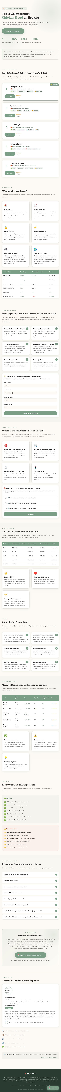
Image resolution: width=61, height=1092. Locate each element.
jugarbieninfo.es (53, 1057)
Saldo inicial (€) (7, 382)
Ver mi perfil (30, 514)
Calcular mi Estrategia (30, 413)
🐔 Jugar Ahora (53, 1088)
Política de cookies (39, 1085)
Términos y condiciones (28, 1085)
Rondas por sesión (8, 397)
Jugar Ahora (10, 96)
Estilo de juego (7, 389)
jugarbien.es (44, 1057)
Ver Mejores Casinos (13, 31)
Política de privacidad (16, 1085)
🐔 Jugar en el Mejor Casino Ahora (31, 955)
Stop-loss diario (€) (8, 404)
